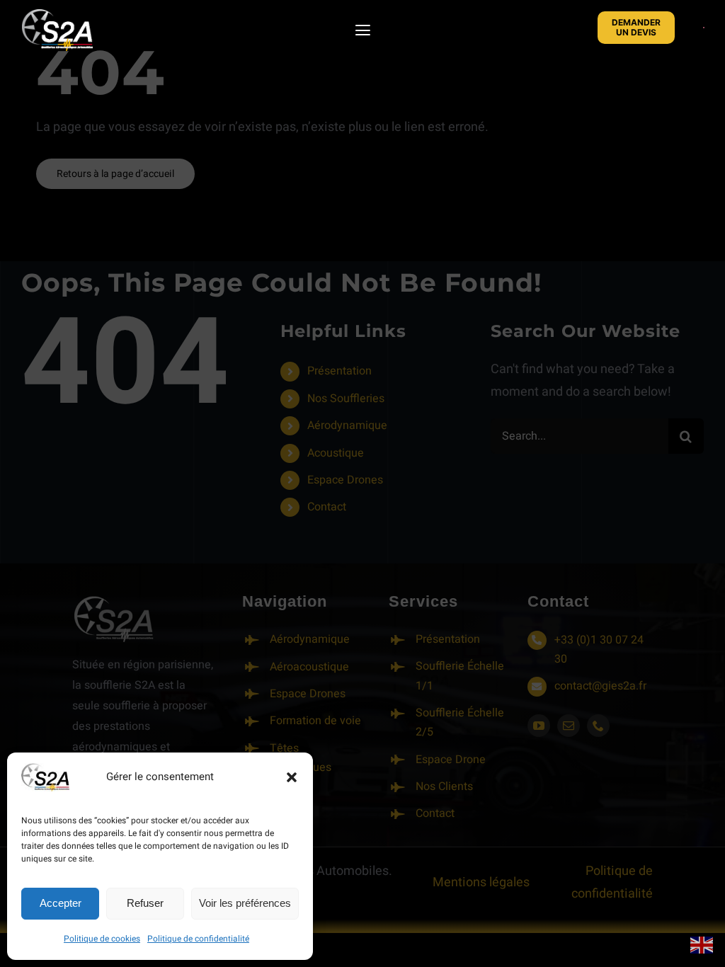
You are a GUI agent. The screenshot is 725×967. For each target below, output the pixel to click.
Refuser (145, 903)
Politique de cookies (102, 938)
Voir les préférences (245, 903)
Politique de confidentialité (198, 938)
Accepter (60, 903)
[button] (292, 777)
